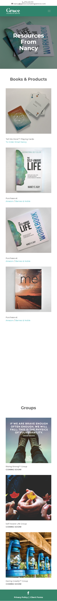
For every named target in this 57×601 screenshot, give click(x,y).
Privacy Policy (21, 597)
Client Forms (36, 597)
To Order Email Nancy (16, 142)
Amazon (10, 201)
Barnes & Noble (22, 201)
